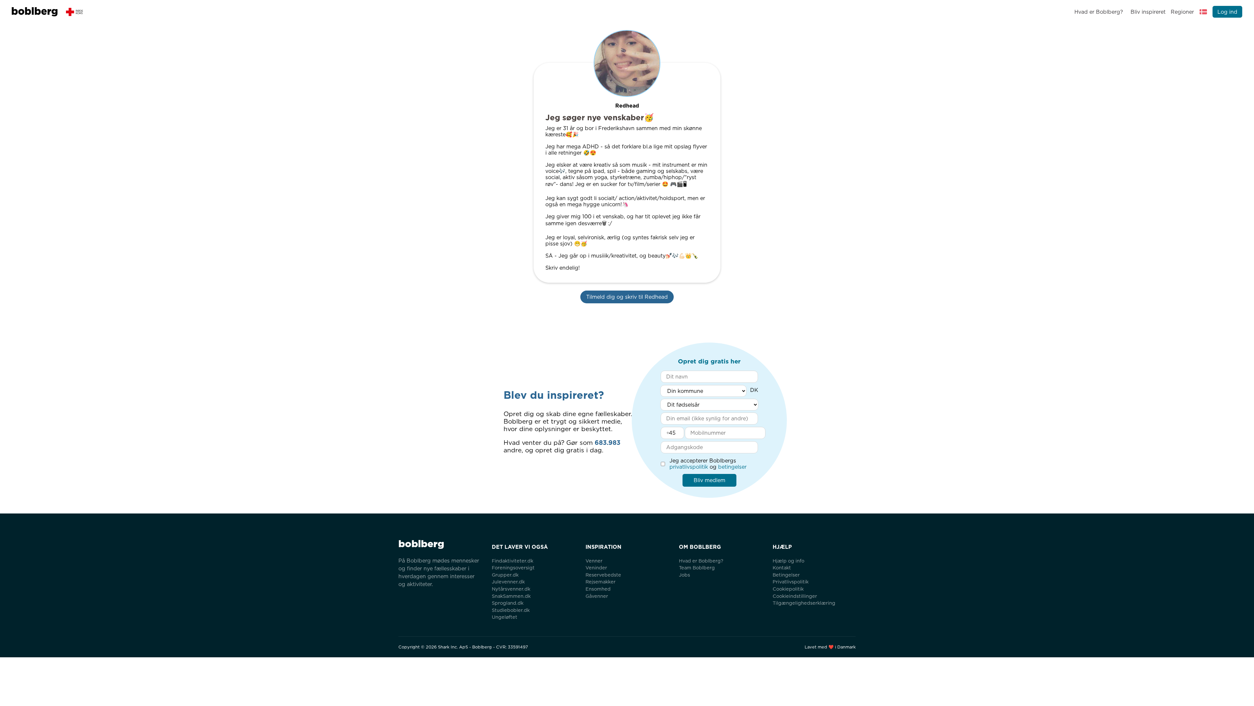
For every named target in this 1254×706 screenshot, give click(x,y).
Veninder (596, 567)
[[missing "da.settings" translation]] (1203, 11)
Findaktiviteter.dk (512, 560)
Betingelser (786, 575)
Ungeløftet (504, 617)
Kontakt (782, 567)
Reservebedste (603, 575)
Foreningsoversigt (513, 567)
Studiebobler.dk (511, 610)
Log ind (1227, 12)
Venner (594, 560)
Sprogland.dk (507, 603)
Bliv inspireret (1148, 12)
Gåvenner (597, 596)
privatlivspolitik (688, 467)
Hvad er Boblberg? (1098, 12)
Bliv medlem (709, 480)
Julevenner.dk (508, 581)
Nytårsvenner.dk (511, 589)
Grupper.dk (505, 575)
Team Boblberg (697, 567)
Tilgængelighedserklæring (804, 603)
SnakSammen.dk (511, 596)
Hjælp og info (788, 560)
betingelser (732, 467)
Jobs (684, 575)
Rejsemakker (601, 581)
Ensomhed (598, 589)
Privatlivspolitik (791, 581)
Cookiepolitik (788, 589)
